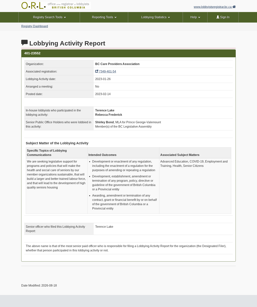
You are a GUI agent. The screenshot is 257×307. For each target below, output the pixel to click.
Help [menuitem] (193, 17)
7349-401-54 (107, 71)
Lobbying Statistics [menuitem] (154, 17)
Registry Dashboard (34, 26)
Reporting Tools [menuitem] (102, 17)
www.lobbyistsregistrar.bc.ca (213, 6)
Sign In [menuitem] (224, 17)
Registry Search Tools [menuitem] (47, 17)
